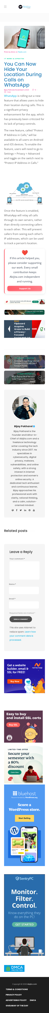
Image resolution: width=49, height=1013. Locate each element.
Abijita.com (32, 984)
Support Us (24, 288)
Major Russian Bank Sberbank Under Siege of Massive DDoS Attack (23, 379)
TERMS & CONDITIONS (17, 989)
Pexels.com (22, 52)
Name (12, 584)
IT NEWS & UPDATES (14, 59)
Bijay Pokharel (9, 90)
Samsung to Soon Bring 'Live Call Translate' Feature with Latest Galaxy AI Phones (26, 363)
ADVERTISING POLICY (16, 1000)
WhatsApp (10, 96)
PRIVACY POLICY (14, 994)
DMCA (33, 1000)
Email (12, 599)
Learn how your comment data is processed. (23, 636)
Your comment (17, 559)
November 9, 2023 (22, 90)
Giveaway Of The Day (17, 1005)
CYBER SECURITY (26, 374)
